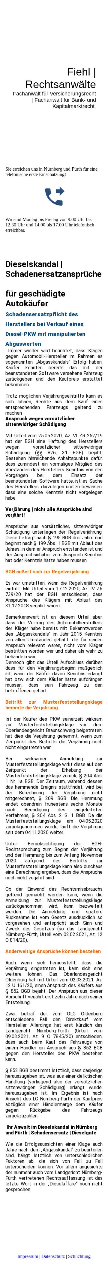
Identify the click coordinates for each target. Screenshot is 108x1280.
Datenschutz (53, 1256)
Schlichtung (79, 1256)
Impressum (27, 1256)
